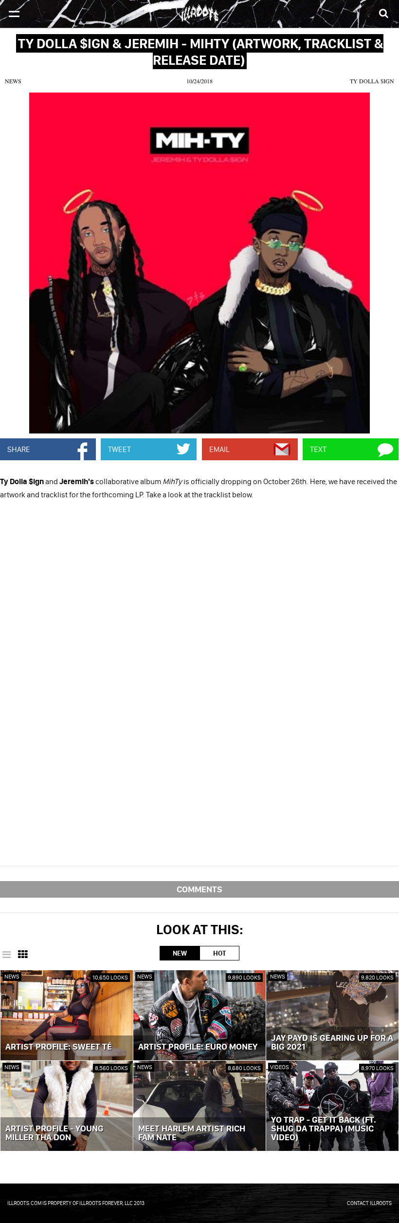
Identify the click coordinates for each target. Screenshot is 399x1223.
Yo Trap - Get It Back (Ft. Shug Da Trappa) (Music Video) (323, 1129)
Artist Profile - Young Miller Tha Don (54, 1133)
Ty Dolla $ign (372, 81)
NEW (180, 953)
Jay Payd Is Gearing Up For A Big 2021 (332, 1043)
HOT (219, 953)
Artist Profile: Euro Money (197, 1047)
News (13, 81)
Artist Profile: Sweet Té (58, 1047)
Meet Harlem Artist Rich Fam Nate (191, 1133)
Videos (279, 1067)
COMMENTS (199, 889)
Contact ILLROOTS (369, 1203)
